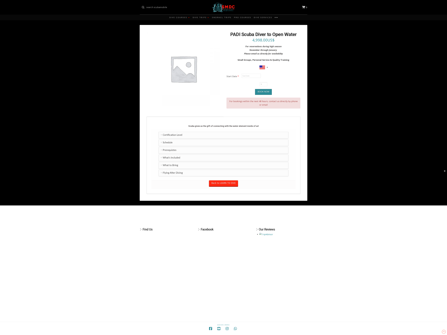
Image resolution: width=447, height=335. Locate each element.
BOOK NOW (263, 91)
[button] (304, 7)
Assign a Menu (223, 325)
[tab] (223, 135)
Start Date (233, 76)
